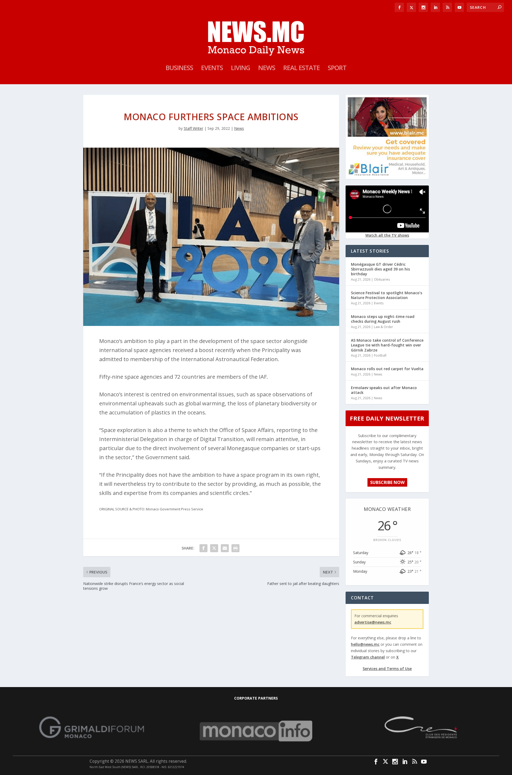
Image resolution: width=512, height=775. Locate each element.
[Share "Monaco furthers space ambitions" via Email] (224, 548)
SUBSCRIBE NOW (387, 482)
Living (240, 69)
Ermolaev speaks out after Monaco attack (384, 390)
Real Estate (301, 69)
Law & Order (383, 327)
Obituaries (382, 279)
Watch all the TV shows (387, 235)
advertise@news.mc (372, 622)
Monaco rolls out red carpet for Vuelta (387, 368)
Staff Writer (193, 128)
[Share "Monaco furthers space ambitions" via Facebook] (203, 548)
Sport (337, 69)
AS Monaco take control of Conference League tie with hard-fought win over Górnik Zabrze (387, 345)
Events (212, 69)
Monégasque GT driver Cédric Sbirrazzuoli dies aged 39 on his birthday (380, 269)
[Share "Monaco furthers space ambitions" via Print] (235, 548)
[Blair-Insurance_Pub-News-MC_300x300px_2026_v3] (387, 174)
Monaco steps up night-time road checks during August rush (382, 319)
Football (380, 355)
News (266, 69)
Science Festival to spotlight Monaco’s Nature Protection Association (386, 295)
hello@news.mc (365, 644)
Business (179, 69)
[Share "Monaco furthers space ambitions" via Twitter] (214, 548)
